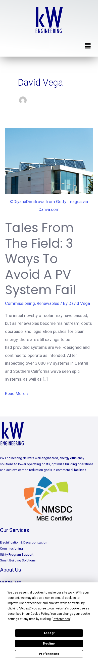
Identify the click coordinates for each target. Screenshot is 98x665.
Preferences (49, 654)
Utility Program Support (16, 554)
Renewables (48, 303)
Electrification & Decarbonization (23, 542)
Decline (49, 643)
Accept (49, 633)
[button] (88, 46)
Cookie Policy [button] (40, 613)
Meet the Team (10, 582)
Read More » (16, 393)
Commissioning (20, 303)
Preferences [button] (61, 619)
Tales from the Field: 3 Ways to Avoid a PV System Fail (40, 259)
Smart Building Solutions (18, 560)
